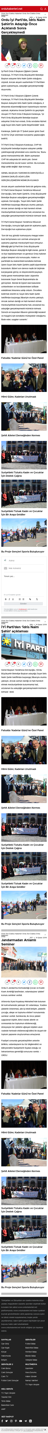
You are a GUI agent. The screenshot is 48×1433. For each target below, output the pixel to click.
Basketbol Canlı (7, 1405)
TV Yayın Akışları (32, 1385)
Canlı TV (4, 1376)
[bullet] (23, 599)
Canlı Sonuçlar (7, 1372)
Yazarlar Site (6, 1397)
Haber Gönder (31, 1376)
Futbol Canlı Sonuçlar (10, 1381)
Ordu (3, 16)
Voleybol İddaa (31, 1360)
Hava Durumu (30, 1372)
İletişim (4, 1360)
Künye (3, 1352)
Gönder (23, 604)
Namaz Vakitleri (31, 1381)
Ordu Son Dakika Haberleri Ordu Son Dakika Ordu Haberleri (20, 14)
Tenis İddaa (5, 1401)
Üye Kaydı (5, 1348)
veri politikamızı (28, 1430)
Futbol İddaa (30, 1344)
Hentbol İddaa (30, 1352)
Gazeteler (29, 1368)
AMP (3, 1409)
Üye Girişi (5, 1344)
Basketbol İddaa (31, 1348)
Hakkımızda (6, 1356)
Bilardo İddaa (30, 1356)
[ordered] (20, 599)
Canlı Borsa (5, 1368)
